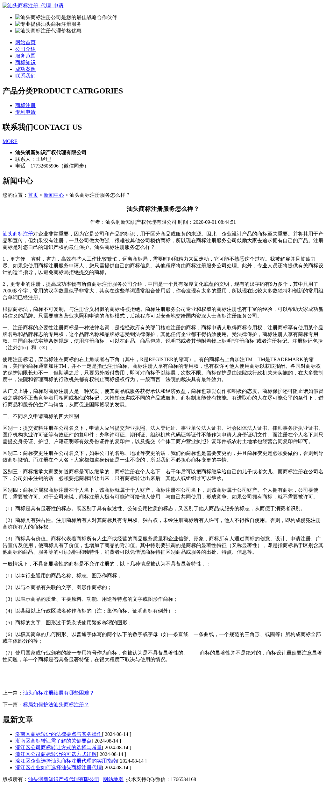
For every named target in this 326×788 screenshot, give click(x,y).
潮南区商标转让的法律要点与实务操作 (58, 734)
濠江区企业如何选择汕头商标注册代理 (58, 767)
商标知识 (25, 62)
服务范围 (25, 55)
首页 (33, 195)
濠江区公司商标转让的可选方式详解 (56, 754)
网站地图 (113, 779)
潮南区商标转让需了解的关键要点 (53, 740)
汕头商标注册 (18, 233)
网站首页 (25, 42)
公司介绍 (25, 49)
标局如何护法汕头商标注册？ (56, 704)
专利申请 (25, 112)
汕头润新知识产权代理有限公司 (63, 779)
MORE (10, 141)
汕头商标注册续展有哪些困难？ (58, 692)
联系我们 (25, 76)
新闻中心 (54, 195)
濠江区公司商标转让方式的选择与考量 (58, 747)
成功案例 (25, 69)
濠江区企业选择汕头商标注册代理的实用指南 (66, 761)
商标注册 (25, 105)
